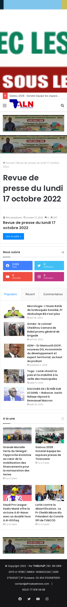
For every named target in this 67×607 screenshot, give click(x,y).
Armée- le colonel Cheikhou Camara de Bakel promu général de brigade (43, 329)
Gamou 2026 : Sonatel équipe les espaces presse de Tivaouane (48, 453)
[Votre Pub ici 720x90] (33, 122)
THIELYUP (39, 565)
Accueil (9, 162)
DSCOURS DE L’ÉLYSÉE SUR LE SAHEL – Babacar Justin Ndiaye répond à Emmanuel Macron (44, 394)
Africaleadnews (14, 217)
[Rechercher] (62, 107)
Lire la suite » (13, 236)
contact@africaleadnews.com (32, 583)
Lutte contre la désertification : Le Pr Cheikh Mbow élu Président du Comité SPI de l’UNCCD (49, 512)
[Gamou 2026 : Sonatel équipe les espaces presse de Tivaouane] (49, 435)
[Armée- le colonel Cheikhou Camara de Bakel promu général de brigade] (14, 329)
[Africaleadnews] (21, 105)
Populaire (10, 294)
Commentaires (53, 294)
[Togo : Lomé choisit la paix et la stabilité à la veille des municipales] (14, 376)
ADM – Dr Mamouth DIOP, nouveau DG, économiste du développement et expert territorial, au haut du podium (44, 353)
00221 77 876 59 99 (33, 589)
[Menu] (5, 107)
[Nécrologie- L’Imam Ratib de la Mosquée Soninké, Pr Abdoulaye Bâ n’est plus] (14, 311)
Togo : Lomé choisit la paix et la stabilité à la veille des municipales (42, 375)
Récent (30, 294)
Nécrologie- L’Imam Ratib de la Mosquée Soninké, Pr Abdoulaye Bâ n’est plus (45, 310)
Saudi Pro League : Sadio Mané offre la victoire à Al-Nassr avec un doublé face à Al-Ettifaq (17, 512)
